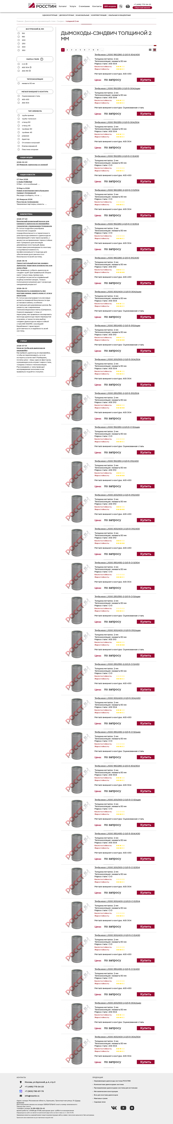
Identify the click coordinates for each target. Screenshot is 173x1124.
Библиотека (26, 214)
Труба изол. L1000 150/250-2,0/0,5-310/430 (117, 461)
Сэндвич (60, 21)
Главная (20, 21)
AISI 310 (25, 71)
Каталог (63, 6)
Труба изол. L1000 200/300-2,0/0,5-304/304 (117, 359)
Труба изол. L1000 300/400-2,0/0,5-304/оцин (118, 292)
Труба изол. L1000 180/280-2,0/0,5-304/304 (117, 766)
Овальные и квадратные (119, 15)
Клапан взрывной (29, 146)
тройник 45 (27, 132)
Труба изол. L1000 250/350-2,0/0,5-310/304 (117, 393)
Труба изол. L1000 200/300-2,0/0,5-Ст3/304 (117, 867)
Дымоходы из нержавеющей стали (40, 21)
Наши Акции (26, 157)
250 (23, 43)
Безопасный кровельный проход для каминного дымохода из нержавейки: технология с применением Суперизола (34, 223)
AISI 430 (25, 99)
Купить (145, 80)
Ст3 (23, 64)
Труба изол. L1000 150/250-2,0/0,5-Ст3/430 (117, 156)
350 (23, 50)
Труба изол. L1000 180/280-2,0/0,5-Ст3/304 (117, 190)
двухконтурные (66, 15)
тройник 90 (27, 129)
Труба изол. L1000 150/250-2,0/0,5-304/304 (117, 122)
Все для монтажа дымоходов (106, 1095)
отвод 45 (26, 126)
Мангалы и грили (100, 1098)
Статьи (23, 341)
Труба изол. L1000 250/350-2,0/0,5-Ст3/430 (117, 664)
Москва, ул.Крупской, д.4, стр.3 (40, 1082)
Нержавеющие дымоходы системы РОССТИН (112, 1081)
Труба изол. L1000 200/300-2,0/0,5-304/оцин (118, 1003)
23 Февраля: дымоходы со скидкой (32, 165)
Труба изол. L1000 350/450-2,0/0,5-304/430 (117, 833)
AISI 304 (25, 67)
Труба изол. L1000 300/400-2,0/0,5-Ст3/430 (117, 935)
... (102, 50)
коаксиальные (82, 15)
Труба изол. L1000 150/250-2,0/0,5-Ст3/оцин (117, 427)
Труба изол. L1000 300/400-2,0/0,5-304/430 (117, 698)
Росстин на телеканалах (27, 202)
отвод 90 (26, 122)
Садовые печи (100, 1102)
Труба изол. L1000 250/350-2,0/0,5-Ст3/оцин (117, 596)
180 (23, 37)
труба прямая (28, 115)
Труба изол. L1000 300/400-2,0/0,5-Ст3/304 (117, 901)
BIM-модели (110, 6)
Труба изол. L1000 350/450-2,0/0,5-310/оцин (117, 325)
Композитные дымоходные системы (109, 1084)
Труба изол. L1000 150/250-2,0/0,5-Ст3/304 (117, 224)
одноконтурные (49, 15)
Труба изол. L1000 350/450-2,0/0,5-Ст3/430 (117, 969)
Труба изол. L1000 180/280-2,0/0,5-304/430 (117, 54)
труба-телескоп (29, 119)
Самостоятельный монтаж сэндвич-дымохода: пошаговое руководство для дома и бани (34, 265)
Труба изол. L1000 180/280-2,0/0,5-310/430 (117, 258)
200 (23, 40)
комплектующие (99, 15)
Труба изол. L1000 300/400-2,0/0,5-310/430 (117, 529)
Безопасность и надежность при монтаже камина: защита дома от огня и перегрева (34, 293)
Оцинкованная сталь (31, 96)
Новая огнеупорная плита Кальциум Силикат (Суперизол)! (33, 191)
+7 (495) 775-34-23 (142, 4)
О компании (84, 6)
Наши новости (27, 175)
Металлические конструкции (106, 1091)
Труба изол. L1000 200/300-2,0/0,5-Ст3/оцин (118, 800)
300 (23, 47)
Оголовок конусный (31, 142)
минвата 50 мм (28, 83)
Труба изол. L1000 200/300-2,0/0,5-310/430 (117, 495)
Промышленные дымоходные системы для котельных (115, 1088)
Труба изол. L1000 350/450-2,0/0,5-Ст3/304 (117, 562)
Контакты (97, 6)
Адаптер (26, 139)
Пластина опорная (30, 149)
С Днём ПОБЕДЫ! (24, 182)
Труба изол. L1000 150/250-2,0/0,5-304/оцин (117, 88)
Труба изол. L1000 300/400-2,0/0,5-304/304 (117, 1037)
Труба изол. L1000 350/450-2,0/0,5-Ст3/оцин (117, 732)
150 (23, 33)
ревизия (25, 136)
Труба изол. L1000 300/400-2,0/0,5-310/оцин (118, 630)
